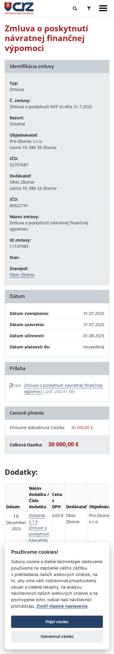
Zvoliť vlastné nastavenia (61, 606)
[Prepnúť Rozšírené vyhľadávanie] (89, 8)
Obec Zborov (22, 274)
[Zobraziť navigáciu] (103, 8)
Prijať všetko (57, 621)
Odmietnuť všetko (57, 636)
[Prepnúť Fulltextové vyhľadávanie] (75, 8)
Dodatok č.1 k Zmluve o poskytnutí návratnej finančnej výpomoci (39, 534)
